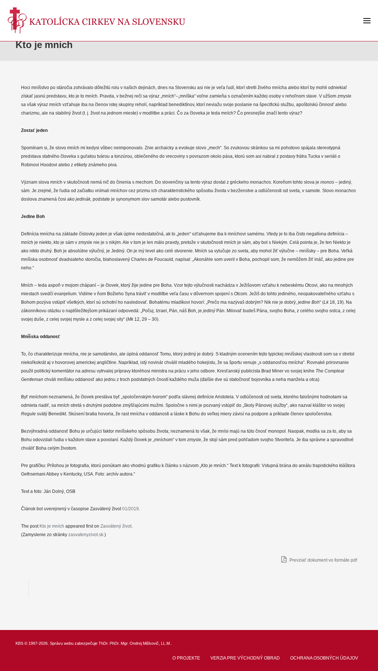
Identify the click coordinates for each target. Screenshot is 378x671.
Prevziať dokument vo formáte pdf (322, 560)
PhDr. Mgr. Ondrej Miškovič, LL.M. (140, 643)
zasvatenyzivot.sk (85, 534)
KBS (19, 643)
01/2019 (130, 508)
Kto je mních (51, 526)
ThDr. (104, 643)
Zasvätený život (115, 526)
